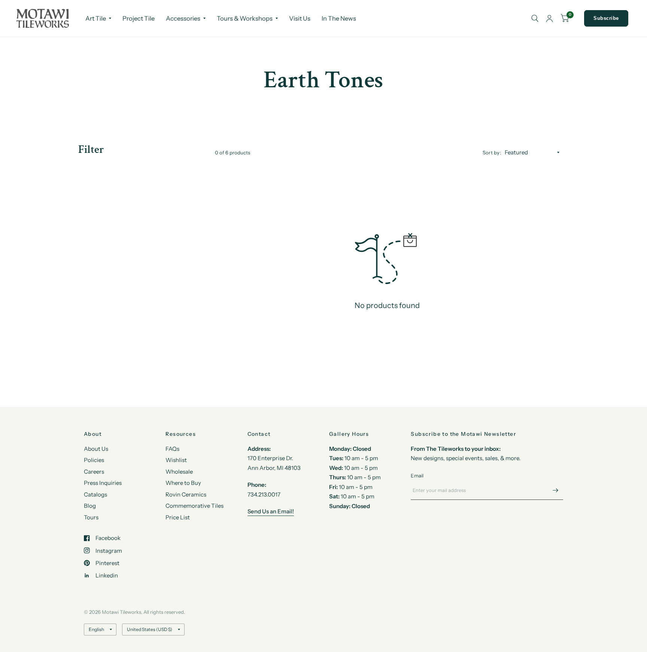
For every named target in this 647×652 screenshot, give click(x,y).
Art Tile (95, 18)
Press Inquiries (103, 482)
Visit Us (299, 18)
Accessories (183, 18)
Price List (177, 517)
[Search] (535, 18)
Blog (90, 505)
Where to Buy (183, 482)
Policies (94, 460)
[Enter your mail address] (555, 490)
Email (417, 476)
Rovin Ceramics (185, 494)
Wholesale (179, 471)
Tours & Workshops (245, 18)
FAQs (172, 448)
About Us (96, 448)
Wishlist (176, 460)
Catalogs (95, 494)
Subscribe (606, 18)
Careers (94, 471)
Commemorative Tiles (194, 505)
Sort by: (492, 153)
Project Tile (138, 18)
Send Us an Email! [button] (270, 511)
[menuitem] (98, 18)
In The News (339, 18)
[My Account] (549, 18)
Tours (91, 517)
